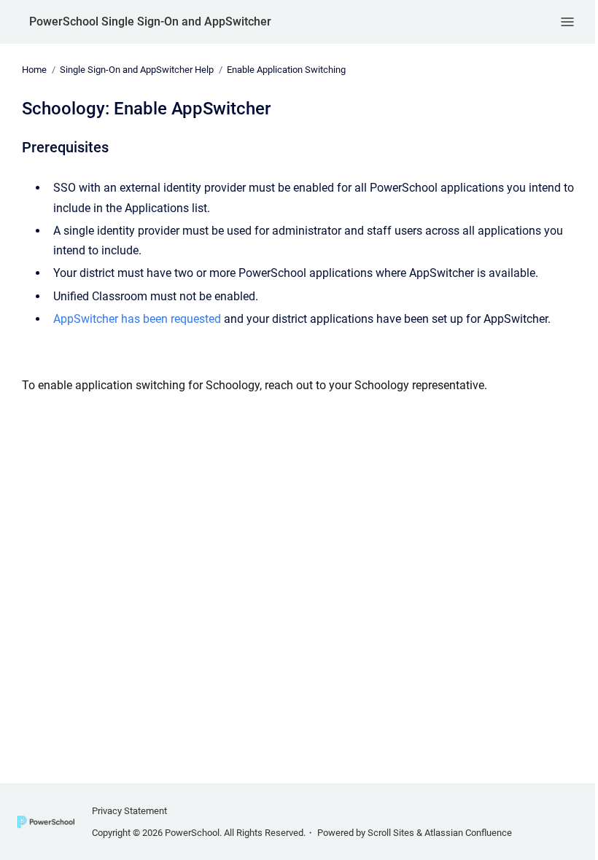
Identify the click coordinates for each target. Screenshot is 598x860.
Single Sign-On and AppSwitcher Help (137, 69)
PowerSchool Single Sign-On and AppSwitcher (150, 21)
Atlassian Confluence (468, 832)
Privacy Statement (129, 810)
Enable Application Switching (286, 69)
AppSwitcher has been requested (137, 319)
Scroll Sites (391, 832)
